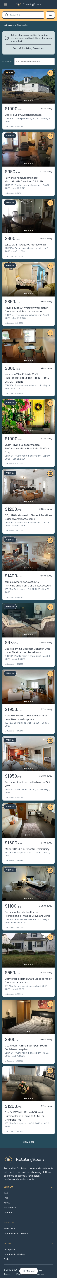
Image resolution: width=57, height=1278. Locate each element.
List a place (9, 1249)
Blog (6, 1192)
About (7, 1202)
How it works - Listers (14, 1254)
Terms (7, 1274)
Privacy (19, 1274)
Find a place (10, 1228)
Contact (8, 1212)
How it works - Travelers (16, 1233)
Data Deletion (37, 1274)
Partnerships (10, 1207)
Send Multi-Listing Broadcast (29, 48)
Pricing (7, 1259)
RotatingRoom (32, 4)
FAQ (6, 1197)
